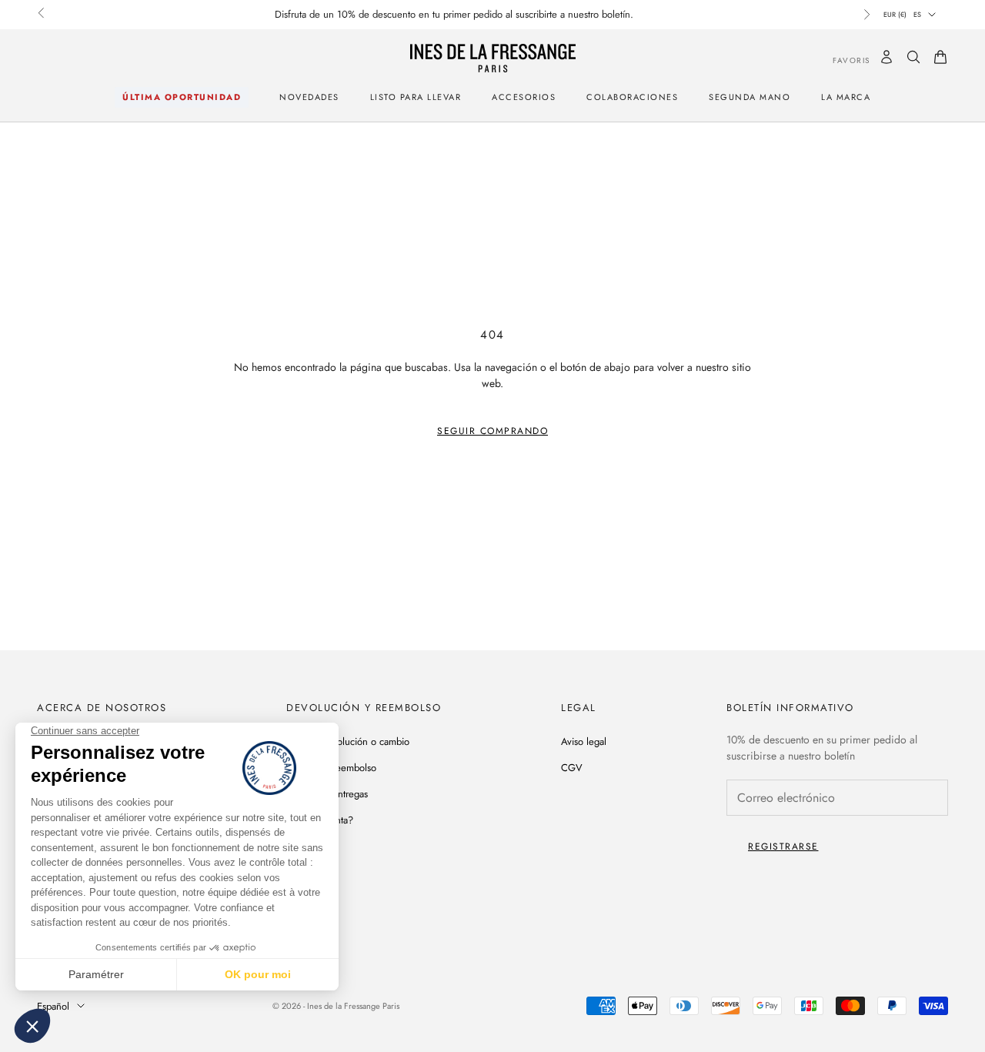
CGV (572, 767)
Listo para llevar (416, 97)
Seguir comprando (492, 431)
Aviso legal (583, 741)
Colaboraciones (632, 97)
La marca (845, 97)
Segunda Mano (749, 97)
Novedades (309, 97)
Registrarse (783, 846)
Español (53, 1006)
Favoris (840, 59)
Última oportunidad (181, 97)
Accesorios (524, 97)
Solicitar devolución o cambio (347, 741)
